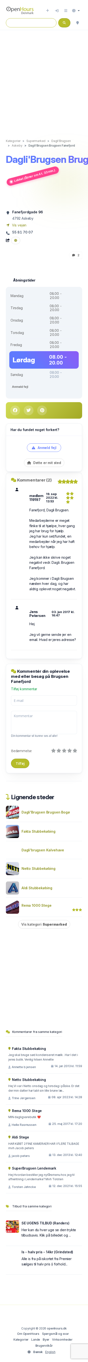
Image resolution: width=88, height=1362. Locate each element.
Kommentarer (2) (34, 480)
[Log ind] (57, 10)
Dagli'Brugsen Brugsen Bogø (46, 812)
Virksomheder (62, 1339)
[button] (76, 10)
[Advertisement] (44, 79)
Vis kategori (44, 924)
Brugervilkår (44, 1345)
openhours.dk (57, 1328)
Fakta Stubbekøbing (38, 831)
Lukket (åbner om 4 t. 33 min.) (34, 175)
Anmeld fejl (20, 387)
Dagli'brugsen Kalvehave (43, 850)
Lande (35, 1339)
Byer (46, 1339)
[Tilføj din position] (77, 22)
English (50, 1352)
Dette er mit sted (46, 463)
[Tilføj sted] (48, 10)
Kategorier (21, 1339)
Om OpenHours (28, 1334)
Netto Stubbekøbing (38, 868)
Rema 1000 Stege (36, 905)
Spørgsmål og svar (55, 1334)
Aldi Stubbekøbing (37, 888)
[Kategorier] (66, 10)
